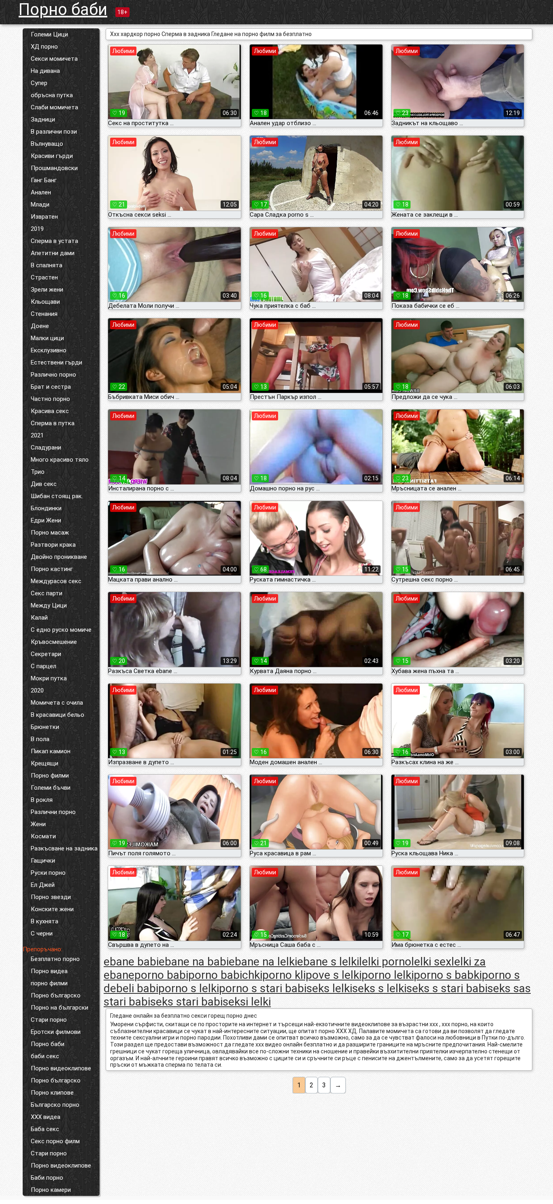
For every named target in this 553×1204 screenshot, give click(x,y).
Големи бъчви (50, 787)
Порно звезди (51, 897)
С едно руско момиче (61, 629)
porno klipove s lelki (312, 975)
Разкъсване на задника (64, 848)
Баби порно (47, 1177)
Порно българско (56, 995)
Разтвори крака (53, 544)
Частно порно (50, 399)
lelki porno (385, 961)
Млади (40, 204)
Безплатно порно (55, 959)
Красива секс (50, 411)
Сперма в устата (54, 241)
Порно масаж (50, 532)
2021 (37, 435)
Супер (39, 83)
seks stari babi (186, 1001)
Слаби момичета (54, 107)
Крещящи (44, 763)
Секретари (46, 654)
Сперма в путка (52, 423)
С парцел (43, 666)
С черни (42, 933)
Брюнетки (45, 727)
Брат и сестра (51, 386)
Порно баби (63, 9)
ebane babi (131, 961)
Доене (40, 326)
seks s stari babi (446, 988)
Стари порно (49, 1019)
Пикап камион (50, 751)
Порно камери (51, 1189)
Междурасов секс (56, 581)
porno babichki (225, 975)
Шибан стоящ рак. (57, 496)
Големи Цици (49, 34)
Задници (43, 119)
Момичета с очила (57, 702)
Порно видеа (49, 971)
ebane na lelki (263, 961)
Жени (38, 824)
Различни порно (53, 812)
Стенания (44, 314)
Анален (41, 192)
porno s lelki (188, 988)
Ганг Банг (44, 180)
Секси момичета (54, 58)
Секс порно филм (55, 1141)
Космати (43, 836)
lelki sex (431, 961)
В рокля (42, 799)
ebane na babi (194, 961)
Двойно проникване (59, 556)
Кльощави (45, 301)
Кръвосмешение (54, 642)
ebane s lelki (328, 961)
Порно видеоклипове (61, 1068)
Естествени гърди (56, 362)
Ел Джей (43, 885)
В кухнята (44, 921)
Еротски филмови (56, 1032)
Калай (39, 617)
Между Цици (49, 605)
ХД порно (44, 46)
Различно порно (53, 374)
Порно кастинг (52, 569)
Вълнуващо (47, 143)
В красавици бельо (57, 714)
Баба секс (45, 1129)
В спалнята (46, 265)
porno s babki (448, 975)
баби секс (45, 1056)
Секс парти (46, 593)
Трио (38, 471)
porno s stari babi (262, 988)
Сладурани (46, 447)
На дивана (45, 71)
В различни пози (54, 131)
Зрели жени (47, 289)
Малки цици (47, 338)
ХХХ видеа (45, 1117)
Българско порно (55, 1104)
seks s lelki (379, 988)
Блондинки (46, 508)
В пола (40, 739)
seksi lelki (247, 1001)
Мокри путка (49, 678)
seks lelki (329, 988)
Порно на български (59, 1007)
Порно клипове (52, 1092)
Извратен (44, 216)
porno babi (161, 975)
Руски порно (48, 872)
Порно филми (50, 775)
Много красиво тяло (60, 459)
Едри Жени (46, 520)
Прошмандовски (54, 168)
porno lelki (388, 975)
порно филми (49, 983)
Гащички (43, 860)
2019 (37, 228)
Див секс (44, 484)
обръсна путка (52, 95)
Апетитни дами (52, 253)
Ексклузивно (48, 350)
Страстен (44, 277)
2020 (37, 690)
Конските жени (52, 909)
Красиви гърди (52, 156)
